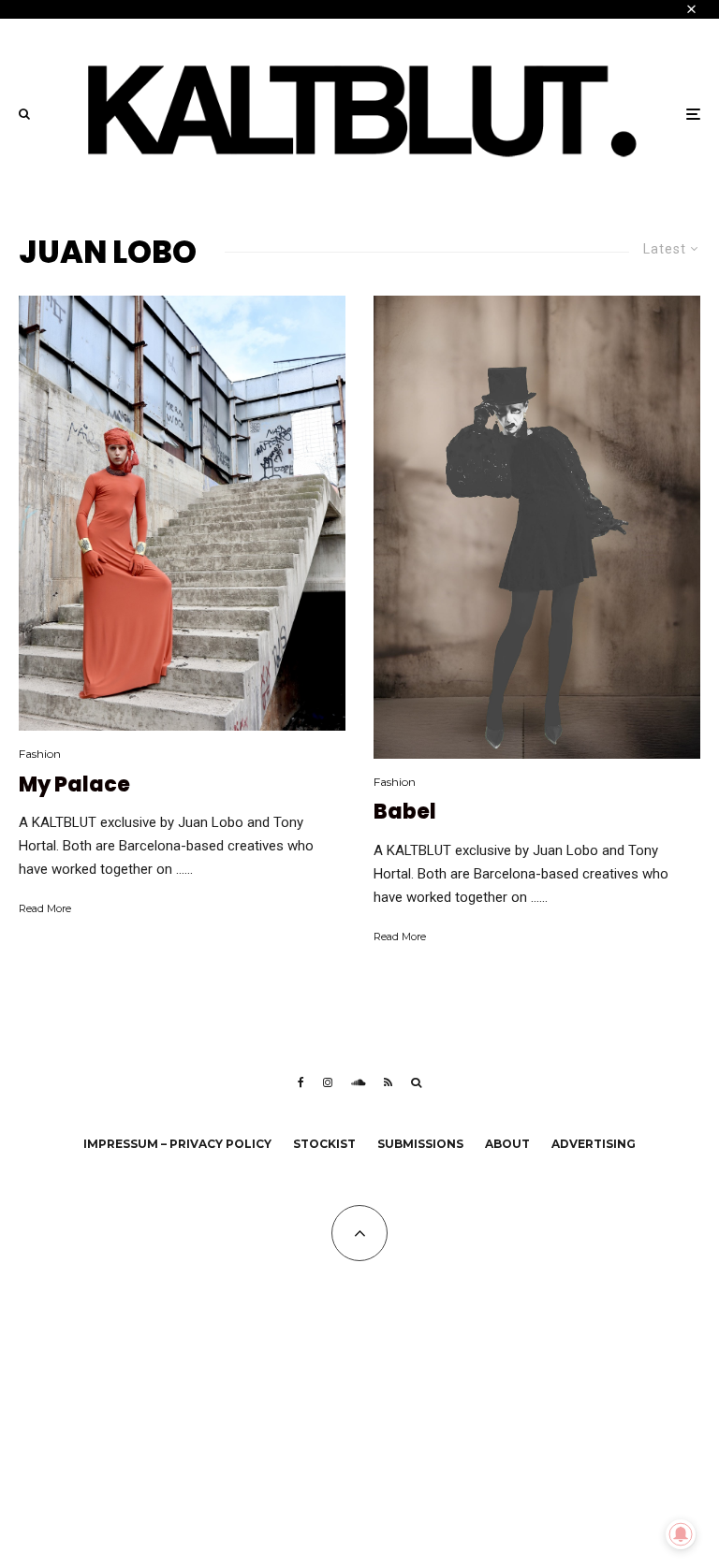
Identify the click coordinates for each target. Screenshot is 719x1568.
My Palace (74, 785)
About (507, 1144)
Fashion (40, 754)
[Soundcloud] (358, 1082)
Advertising (593, 1144)
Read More (45, 908)
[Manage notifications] (681, 1534)
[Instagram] (328, 1082)
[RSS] (388, 1082)
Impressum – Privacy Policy (177, 1144)
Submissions (420, 1144)
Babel (405, 812)
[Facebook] (301, 1082)
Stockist (324, 1144)
